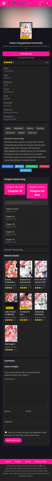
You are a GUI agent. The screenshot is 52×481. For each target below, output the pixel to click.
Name (7, 411)
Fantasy (40, 128)
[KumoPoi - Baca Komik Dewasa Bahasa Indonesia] (16, 5)
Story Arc (32, 132)
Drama (30, 128)
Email (28, 411)
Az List (28, 461)
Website (8, 421)
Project (18, 461)
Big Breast (18, 128)
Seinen (21, 132)
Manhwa (7, 78)
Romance (10, 132)
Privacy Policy (41, 461)
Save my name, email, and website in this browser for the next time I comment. (25, 434)
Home (8, 461)
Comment (10, 379)
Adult (8, 128)
